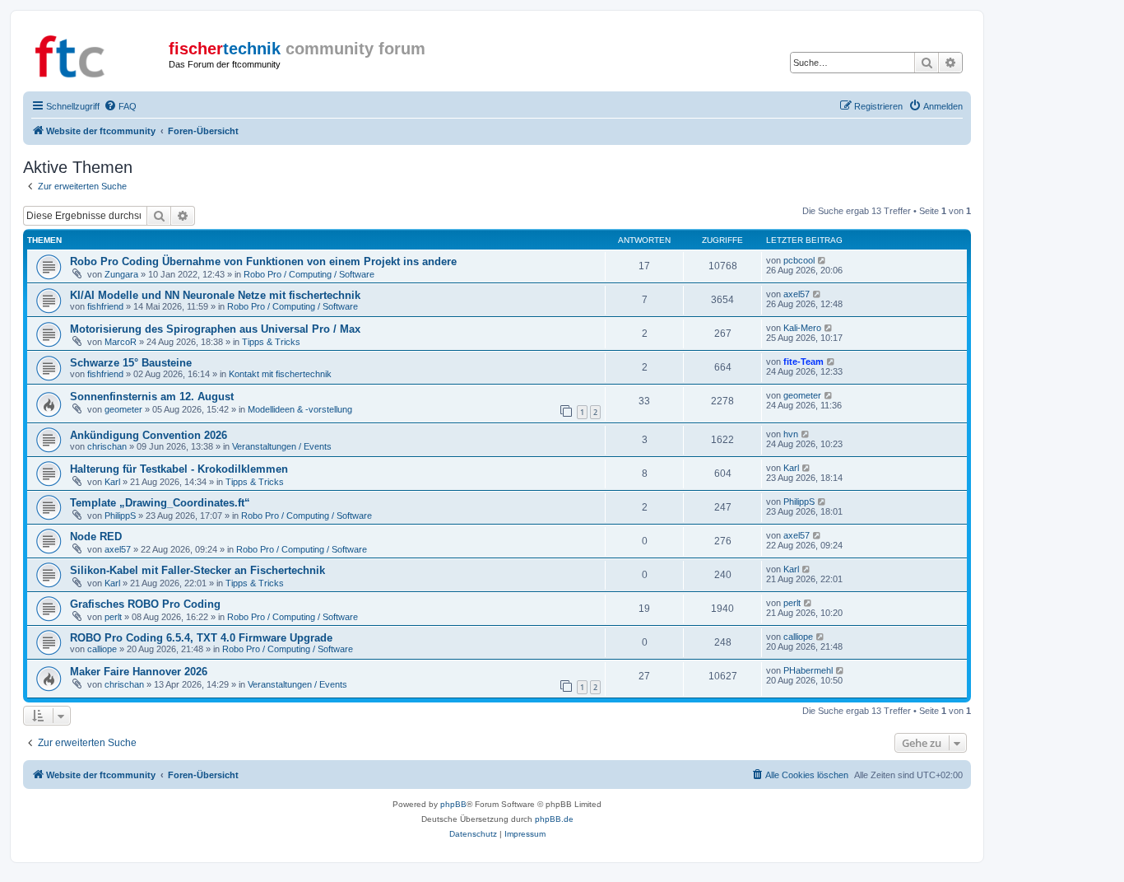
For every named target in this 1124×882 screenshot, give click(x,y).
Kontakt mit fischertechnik (280, 374)
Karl (112, 482)
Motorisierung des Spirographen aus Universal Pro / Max (215, 329)
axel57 (796, 294)
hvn (790, 434)
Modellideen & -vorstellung (300, 409)
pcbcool (799, 260)
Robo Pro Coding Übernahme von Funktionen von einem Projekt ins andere (263, 261)
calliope (102, 649)
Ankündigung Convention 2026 (148, 435)
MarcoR (121, 342)
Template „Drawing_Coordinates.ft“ (160, 503)
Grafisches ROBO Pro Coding (145, 604)
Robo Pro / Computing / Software (309, 274)
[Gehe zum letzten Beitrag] (822, 260)
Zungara (121, 274)
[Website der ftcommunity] (98, 53)
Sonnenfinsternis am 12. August (152, 396)
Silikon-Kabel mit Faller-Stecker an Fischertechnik (197, 570)
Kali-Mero (802, 328)
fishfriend (105, 306)
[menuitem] (120, 106)
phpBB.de (554, 819)
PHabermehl (808, 670)
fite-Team (803, 361)
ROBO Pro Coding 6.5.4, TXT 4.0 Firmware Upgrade (201, 638)
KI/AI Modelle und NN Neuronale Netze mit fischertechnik (215, 295)
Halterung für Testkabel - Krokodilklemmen (179, 469)
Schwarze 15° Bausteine (131, 363)
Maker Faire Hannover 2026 (138, 671)
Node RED (96, 536)
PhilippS (120, 515)
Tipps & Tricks (271, 342)
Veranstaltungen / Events (282, 446)
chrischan (107, 446)
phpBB (453, 804)
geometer (123, 409)
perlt (113, 617)
